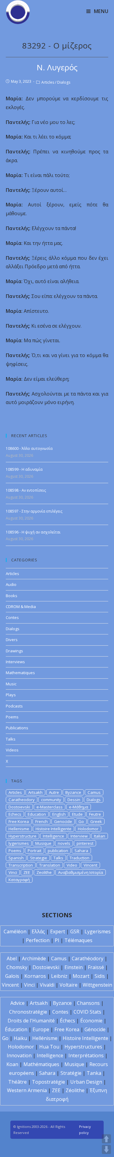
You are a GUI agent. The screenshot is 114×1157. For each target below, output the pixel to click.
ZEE (26, 872)
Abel (12, 958)
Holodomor (88, 828)
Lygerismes (98, 931)
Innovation (19, 1055)
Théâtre (17, 1081)
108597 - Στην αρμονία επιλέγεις (34, 511)
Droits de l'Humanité (31, 1020)
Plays (11, 694)
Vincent (90, 865)
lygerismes (19, 843)
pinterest (85, 843)
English (59, 814)
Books (11, 595)
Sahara (81, 850)
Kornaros (35, 976)
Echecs (15, 814)
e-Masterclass (49, 807)
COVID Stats (87, 1011)
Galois (12, 976)
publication (58, 850)
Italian (99, 836)
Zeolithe (44, 872)
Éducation (16, 1029)
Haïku (20, 1038)
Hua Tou (49, 1046)
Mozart (81, 976)
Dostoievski (19, 807)
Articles (47, 82)
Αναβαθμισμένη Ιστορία (80, 872)
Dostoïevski (46, 967)
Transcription (21, 865)
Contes (12, 617)
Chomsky (16, 967)
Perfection (38, 940)
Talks (11, 739)
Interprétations (86, 1055)
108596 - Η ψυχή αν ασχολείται (33, 532)
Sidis (100, 976)
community (51, 799)
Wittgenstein (97, 984)
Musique (43, 843)
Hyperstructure (22, 836)
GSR (74, 931)
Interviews (15, 661)
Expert (57, 931)
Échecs (67, 1020)
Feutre (95, 814)
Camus (94, 792)
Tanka (94, 1073)
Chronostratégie (28, 1011)
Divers (12, 639)
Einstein (73, 967)
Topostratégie (48, 1081)
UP (106, 1138)
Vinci (13, 872)
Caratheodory (22, 799)
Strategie (38, 858)
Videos (12, 750)
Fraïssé (96, 967)
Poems (12, 717)
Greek (96, 821)
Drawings (14, 651)
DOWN (106, 1149)
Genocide (63, 821)
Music (11, 684)
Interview (79, 836)
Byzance (73, 792)
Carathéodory (87, 958)
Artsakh (35, 792)
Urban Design (86, 1081)
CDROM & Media (21, 606)
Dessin (73, 799)
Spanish (16, 858)
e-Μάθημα (78, 807)
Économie (91, 1020)
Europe (41, 1029)
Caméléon (15, 931)
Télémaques (78, 940)
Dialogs (63, 82)
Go (81, 821)
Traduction (79, 858)
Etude (77, 814)
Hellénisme (44, 1038)
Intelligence (53, 836)
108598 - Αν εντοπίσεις (26, 490)
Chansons (88, 1003)
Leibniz (59, 976)
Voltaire (69, 984)
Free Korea (19, 821)
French (41, 821)
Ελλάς (38, 931)
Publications (17, 728)
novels (64, 843)
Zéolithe (75, 1090)
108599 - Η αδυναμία (24, 469)
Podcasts (14, 706)
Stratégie (70, 1073)
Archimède (34, 958)
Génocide (95, 1029)
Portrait (34, 850)
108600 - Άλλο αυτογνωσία (29, 448)
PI (57, 940)
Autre (54, 792)
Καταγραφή (19, 879)
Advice (17, 1003)
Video (72, 865)
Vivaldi (47, 984)
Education (37, 814)
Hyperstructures (83, 1046)
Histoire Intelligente (53, 828)
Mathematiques (20, 672)
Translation (49, 865)
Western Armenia (27, 1090)
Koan (12, 1064)
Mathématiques (41, 1064)
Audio (11, 584)
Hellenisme (19, 828)
